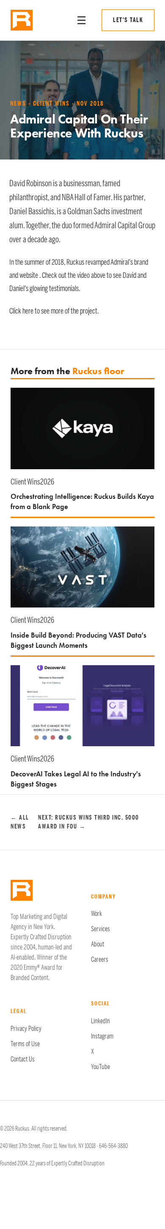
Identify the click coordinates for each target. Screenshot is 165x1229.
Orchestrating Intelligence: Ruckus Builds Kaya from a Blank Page (82, 501)
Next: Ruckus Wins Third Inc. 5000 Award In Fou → (88, 822)
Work (96, 913)
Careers (99, 959)
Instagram (102, 1036)
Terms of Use (25, 1044)
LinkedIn (100, 1021)
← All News (20, 822)
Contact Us (23, 1059)
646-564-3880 (113, 1146)
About (97, 944)
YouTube (100, 1067)
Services (100, 929)
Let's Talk (128, 20)
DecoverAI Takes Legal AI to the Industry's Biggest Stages (76, 779)
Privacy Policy (26, 1028)
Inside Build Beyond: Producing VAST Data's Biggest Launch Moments (78, 640)
